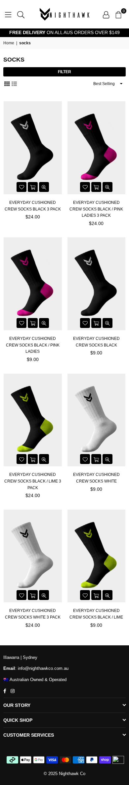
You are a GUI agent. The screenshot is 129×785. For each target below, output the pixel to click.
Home (8, 43)
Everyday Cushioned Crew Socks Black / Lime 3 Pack (32, 481)
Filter (64, 71)
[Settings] (106, 14)
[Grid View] (7, 83)
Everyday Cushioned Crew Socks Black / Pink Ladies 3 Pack (96, 209)
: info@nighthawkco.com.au (41, 668)
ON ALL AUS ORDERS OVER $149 (64, 32)
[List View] (14, 83)
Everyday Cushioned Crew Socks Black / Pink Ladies (33, 345)
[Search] (20, 14)
